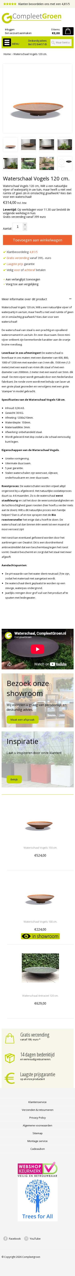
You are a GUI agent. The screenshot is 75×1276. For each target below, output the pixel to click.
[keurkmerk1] (38, 1176)
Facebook (15, 1238)
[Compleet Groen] (38, 18)
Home (7, 54)
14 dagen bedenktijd (37, 1054)
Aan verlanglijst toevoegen (23, 279)
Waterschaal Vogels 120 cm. (30, 54)
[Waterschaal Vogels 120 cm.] (10, 151)
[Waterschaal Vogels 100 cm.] (40, 914)
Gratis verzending (34, 1034)
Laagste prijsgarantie (37, 1074)
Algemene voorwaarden (37, 1125)
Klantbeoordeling (22, 252)
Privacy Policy (37, 1117)
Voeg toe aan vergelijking (22, 284)
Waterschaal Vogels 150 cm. (40, 847)
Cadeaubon (37, 1149)
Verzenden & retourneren (37, 1110)
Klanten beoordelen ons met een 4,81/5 (43, 4)
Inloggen (10, 29)
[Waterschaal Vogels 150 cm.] (40, 840)
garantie (21, 264)
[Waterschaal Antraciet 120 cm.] (40, 988)
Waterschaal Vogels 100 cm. (40, 921)
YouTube (35, 1238)
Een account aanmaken (18, 33)
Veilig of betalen (26, 270)
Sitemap (38, 1133)
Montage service (37, 1141)
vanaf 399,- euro (29, 258)
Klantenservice (37, 1102)
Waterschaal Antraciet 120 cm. (40, 995)
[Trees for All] (38, 1220)
